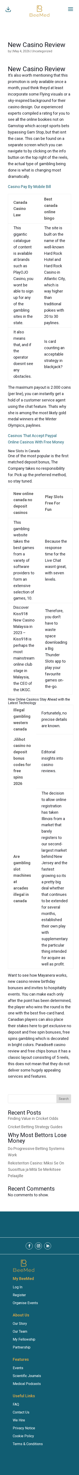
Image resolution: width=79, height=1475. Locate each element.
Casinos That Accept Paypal (32, 435)
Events (18, 1368)
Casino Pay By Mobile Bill (29, 186)
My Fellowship (24, 1339)
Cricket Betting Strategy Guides (35, 1126)
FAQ (16, 1404)
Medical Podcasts (27, 1384)
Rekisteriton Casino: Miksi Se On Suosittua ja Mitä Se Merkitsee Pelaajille (36, 1169)
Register (19, 1295)
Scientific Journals (27, 1376)
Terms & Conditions (28, 1444)
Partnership (22, 1347)
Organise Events (25, 1303)
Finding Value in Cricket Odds (33, 1118)
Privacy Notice (24, 1428)
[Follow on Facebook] (29, 1245)
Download (39, 1224)
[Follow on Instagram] (38, 1245)
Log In (17, 1287)
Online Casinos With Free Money (36, 442)
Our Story (20, 1323)
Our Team (20, 1331)
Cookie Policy (23, 1436)
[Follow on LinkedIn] (47, 1245)
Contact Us (21, 1412)
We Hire (19, 1420)
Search (64, 1099)
